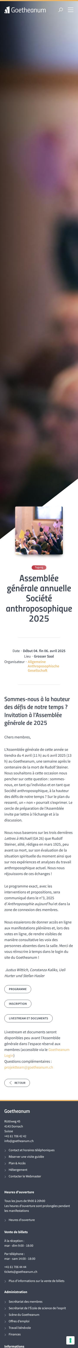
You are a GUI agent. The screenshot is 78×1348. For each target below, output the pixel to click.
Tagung (39, 567)
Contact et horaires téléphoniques (32, 1150)
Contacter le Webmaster (25, 1176)
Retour (20, 1083)
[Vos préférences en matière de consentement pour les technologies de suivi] (70, 1340)
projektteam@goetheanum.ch (28, 1067)
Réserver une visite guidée (26, 1157)
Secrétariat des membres (25, 1302)
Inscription (18, 1004)
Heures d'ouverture (22, 1220)
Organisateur (14, 662)
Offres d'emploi (19, 1321)
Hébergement (18, 1170)
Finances (15, 1334)
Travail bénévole (20, 1328)
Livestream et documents (28, 1018)
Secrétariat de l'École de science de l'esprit (37, 1308)
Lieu (27, 656)
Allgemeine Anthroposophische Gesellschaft (43, 666)
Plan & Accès (17, 1163)
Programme (18, 989)
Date (16, 651)
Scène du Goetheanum (24, 1315)
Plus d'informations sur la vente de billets (36, 1281)
